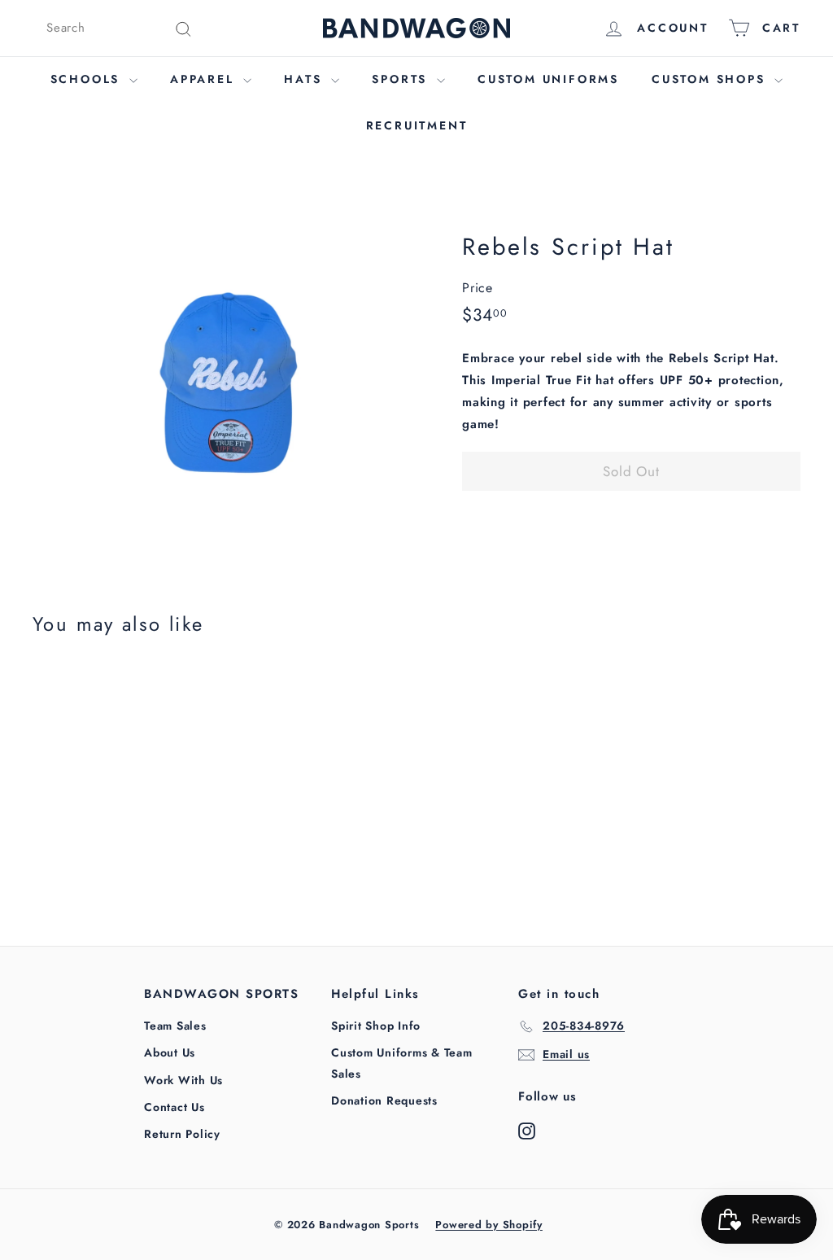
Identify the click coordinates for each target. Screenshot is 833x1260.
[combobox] (120, 28)
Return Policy (182, 1134)
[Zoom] (220, 377)
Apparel (204, 79)
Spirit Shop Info (376, 1025)
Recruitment (417, 125)
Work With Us (183, 1080)
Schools (87, 79)
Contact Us (174, 1107)
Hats (305, 79)
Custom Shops (711, 79)
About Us (169, 1052)
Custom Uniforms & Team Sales (402, 1062)
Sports (402, 79)
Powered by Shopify (489, 1224)
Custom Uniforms (548, 79)
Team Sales (175, 1025)
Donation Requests (384, 1100)
